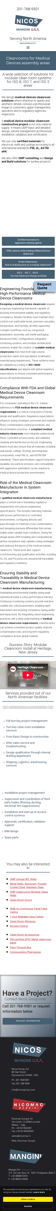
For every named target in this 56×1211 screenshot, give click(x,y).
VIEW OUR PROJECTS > (28, 43)
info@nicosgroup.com (23, 1089)
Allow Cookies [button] (28, 1199)
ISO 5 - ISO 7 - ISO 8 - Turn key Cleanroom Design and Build (28, 274)
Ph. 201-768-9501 (20, 1080)
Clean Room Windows (23, 921)
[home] (28, 22)
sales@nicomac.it (21, 1136)
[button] (28, 48)
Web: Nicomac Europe (23, 1140)
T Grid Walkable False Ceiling (27, 916)
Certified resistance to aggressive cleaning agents (28, 241)
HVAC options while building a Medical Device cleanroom (28, 252)
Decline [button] (28, 1206)
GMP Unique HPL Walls (23, 879)
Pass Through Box (20, 947)
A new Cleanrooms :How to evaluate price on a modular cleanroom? (28, 263)
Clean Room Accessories (24, 934)
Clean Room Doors (21, 900)
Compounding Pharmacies (25, 952)
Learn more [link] (39, 1192)
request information (28, 1021)
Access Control (19, 926)
